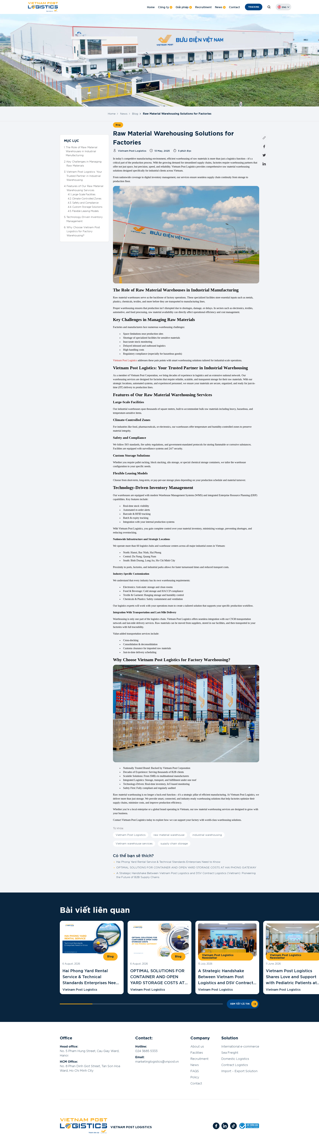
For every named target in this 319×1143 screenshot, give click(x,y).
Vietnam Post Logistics (125, 360)
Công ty (163, 7)
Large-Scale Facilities (83, 194)
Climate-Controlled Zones (86, 198)
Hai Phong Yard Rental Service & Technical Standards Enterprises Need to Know (168, 862)
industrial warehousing (207, 835)
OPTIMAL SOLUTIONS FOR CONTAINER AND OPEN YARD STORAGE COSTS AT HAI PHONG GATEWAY (186, 867)
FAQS (194, 1071)
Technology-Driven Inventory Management (84, 219)
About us (197, 1046)
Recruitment (203, 7)
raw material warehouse (169, 835)
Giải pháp (182, 7)
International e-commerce (240, 1046)
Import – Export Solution (239, 1071)
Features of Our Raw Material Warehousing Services (85, 188)
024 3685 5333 (146, 1051)
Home (151, 7)
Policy (194, 1077)
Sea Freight (229, 1052)
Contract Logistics (234, 1065)
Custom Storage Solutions (87, 207)
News (218, 7)
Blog (135, 113)
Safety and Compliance (85, 203)
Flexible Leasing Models (85, 211)
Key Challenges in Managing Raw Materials (84, 163)
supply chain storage (174, 843)
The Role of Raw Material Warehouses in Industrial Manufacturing (81, 151)
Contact (234, 7)
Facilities (196, 1052)
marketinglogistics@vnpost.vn (157, 1061)
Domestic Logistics (235, 1059)
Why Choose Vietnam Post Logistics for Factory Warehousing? (83, 231)
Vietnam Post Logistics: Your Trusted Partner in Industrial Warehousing (84, 176)
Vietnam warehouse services (134, 843)
